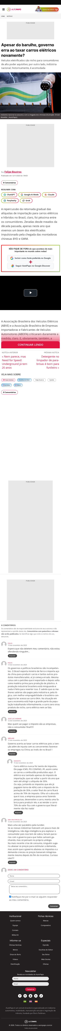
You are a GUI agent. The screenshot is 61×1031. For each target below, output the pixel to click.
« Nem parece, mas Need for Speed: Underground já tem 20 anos (14, 362)
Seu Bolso (7, 385)
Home (3, 16)
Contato (15, 930)
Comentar (54, 906)
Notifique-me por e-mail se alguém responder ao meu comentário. (33, 898)
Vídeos (19, 385)
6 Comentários (9, 182)
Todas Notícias (9, 380)
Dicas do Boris (15, 954)
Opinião (51, 380)
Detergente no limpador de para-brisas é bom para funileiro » (47, 362)
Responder (12, 656)
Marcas (45, 920)
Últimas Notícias (15, 945)
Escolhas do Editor (24, 380)
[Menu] (3, 9)
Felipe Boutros (12, 171)
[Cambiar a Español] (36, 1001)
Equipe (15, 925)
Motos (15, 950)
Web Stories (45, 959)
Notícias (9, 16)
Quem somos (15, 920)
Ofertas (46, 964)
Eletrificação (15, 964)
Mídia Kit (15, 935)
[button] (47, 9)
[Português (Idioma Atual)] (25, 1001)
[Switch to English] (30, 1001)
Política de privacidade (31, 1028)
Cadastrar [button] (30, 989)
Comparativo (46, 925)
